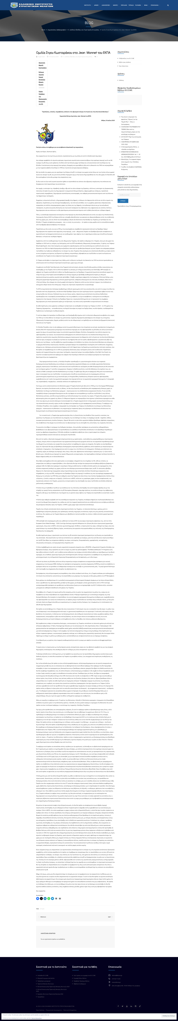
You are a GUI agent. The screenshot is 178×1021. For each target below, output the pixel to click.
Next (109, 917)
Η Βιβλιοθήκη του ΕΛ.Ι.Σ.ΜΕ (126, 58)
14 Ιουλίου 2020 (54, 56)
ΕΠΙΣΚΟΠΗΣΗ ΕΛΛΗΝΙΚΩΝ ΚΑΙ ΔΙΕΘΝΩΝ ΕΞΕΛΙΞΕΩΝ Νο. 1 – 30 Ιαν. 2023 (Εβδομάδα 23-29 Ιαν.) (131, 154)
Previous (43, 917)
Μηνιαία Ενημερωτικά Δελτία (46, 978)
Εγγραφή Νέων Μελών (80, 978)
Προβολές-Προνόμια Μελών (81, 981)
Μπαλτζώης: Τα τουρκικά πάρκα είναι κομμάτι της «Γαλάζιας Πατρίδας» (131, 161)
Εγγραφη (123, 201)
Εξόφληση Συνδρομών (80, 984)
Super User (41, 56)
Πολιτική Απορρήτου (70, 1010)
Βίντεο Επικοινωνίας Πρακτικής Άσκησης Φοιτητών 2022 (51, 990)
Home (43, 30)
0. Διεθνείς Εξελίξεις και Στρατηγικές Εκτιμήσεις (83, 30)
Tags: (37, 908)
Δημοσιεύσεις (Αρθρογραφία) (57, 30)
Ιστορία (42, 909)
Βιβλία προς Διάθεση (125, 62)
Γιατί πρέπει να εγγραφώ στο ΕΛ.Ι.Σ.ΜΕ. (85, 975)
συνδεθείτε (61, 939)
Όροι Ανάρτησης (123, 66)
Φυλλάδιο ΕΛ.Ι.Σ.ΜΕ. (43, 975)
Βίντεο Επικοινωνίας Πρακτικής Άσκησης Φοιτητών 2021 (53, 986)
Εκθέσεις (121, 80)
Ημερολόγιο (41, 997)
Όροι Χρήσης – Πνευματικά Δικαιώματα (49, 1010)
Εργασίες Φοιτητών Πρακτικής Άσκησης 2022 (50, 994)
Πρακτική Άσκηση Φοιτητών (46, 984)
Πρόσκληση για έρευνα (44, 981)
